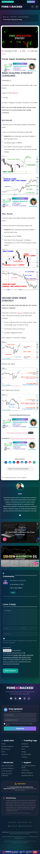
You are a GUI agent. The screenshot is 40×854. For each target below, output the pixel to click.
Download (30, 433)
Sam (20, 494)
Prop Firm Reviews (7, 768)
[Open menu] (37, 6)
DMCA (30, 822)
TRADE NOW (35, 852)
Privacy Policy (12, 822)
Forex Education (6, 771)
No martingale (26, 754)
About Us (4, 754)
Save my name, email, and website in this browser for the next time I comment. (20, 642)
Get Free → (31, 1)
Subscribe (20, 728)
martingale (25, 746)
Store (3, 752)
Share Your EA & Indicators (6, 774)
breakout (20, 313)
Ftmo (23, 749)
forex (18, 477)
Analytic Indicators (10, 477)
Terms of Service (22, 822)
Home (7, 17)
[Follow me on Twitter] (20, 515)
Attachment (7, 647)
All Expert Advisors (7, 746)
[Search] (32, 6)
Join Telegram (8, 1)
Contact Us (25, 770)
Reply (13, 592)
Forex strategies (24, 17)
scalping (23, 477)
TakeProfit (14, 93)
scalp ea (24, 757)
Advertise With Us (27, 775)
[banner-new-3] (20, 67)
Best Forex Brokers (7, 766)
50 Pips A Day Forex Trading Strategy (22, 438)
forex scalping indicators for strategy (17, 433)
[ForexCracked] (11, 6)
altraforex (24, 744)
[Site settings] (37, 2)
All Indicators (5, 749)
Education (14, 17)
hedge (23, 752)
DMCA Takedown (27, 773)
